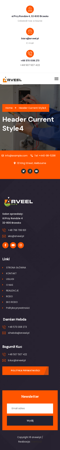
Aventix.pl (36, 441)
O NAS (9, 285)
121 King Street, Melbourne (31, 163)
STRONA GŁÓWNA (16, 267)
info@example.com (16, 155)
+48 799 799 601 (17, 230)
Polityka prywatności (18, 308)
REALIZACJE (12, 290)
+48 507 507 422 (17, 354)
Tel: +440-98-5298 (45, 155)
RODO (9, 296)
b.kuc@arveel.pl (17, 360)
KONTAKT (11, 273)
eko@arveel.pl (16, 236)
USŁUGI (10, 279)
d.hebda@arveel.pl (18, 333)
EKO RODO (12, 302)
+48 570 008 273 (17, 327)
